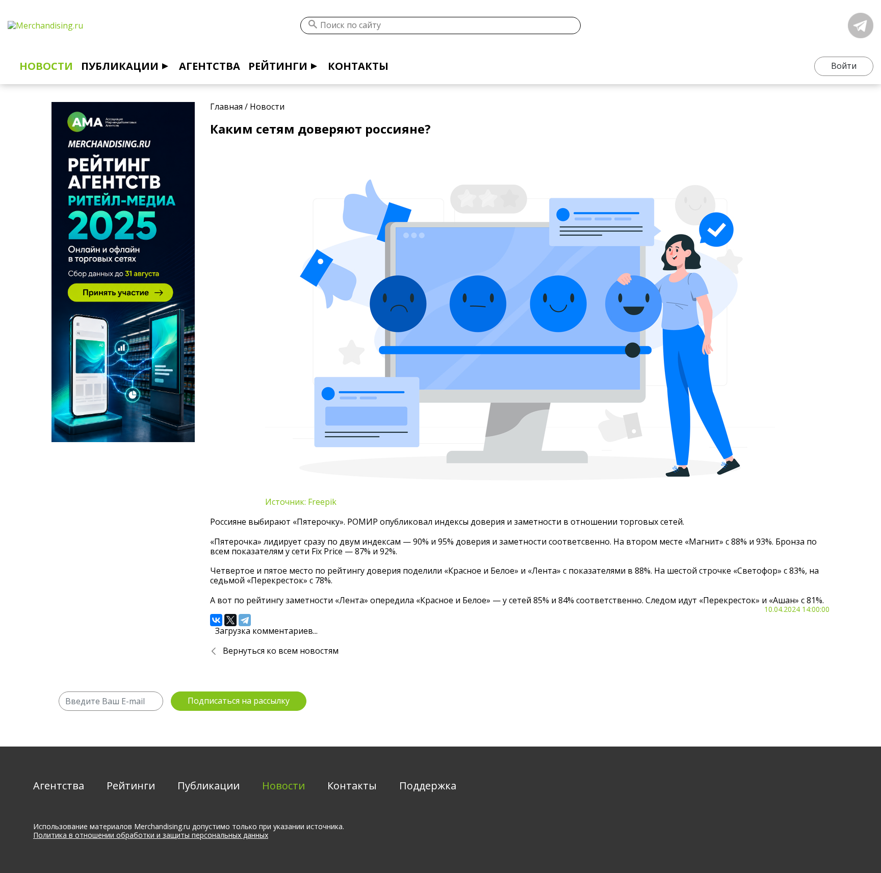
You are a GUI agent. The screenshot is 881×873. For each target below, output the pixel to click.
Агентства (209, 66)
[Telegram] (245, 620)
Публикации (120, 66)
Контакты (358, 66)
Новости (46, 66)
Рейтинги (277, 66)
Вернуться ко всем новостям (281, 650)
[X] (230, 620)
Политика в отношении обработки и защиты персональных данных (150, 835)
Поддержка (427, 785)
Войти (844, 65)
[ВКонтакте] (216, 620)
